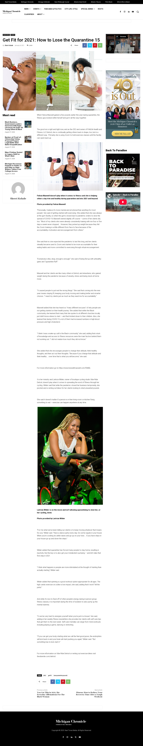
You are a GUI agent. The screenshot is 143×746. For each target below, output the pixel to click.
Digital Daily (6, 34)
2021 (44, 675)
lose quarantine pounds (60, 675)
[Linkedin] (128, 11)
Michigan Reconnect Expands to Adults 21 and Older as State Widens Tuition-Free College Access (13, 167)
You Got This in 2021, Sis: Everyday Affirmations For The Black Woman (51, 694)
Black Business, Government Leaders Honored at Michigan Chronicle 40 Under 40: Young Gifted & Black (14, 125)
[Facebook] (120, 11)
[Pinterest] (95, 45)
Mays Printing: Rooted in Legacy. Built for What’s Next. (13, 154)
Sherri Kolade (9, 45)
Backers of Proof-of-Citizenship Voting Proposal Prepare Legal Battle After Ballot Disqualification (13, 141)
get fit (49, 675)
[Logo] (71, 723)
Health (13, 34)
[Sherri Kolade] (18, 189)
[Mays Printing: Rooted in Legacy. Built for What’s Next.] (28, 154)
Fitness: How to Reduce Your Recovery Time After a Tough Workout (89, 694)
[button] (137, 11)
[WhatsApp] (100, 45)
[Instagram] (124, 11)
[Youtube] (132, 11)
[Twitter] (90, 45)
